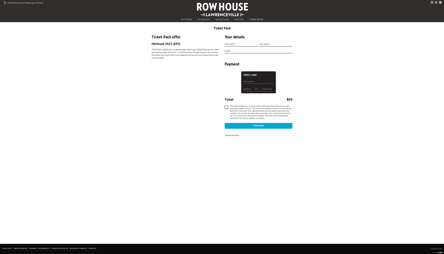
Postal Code (267, 89)
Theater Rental (256, 19)
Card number (248, 81)
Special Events (222, 19)
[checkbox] (226, 107)
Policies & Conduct (78, 248)
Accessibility (44, 248)
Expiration (247, 89)
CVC (256, 89)
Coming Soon (203, 19)
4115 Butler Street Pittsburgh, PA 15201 (25, 3)
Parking (33, 248)
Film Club (238, 19)
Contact (93, 248)
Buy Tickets (186, 19)
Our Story (7, 248)
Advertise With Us (60, 248)
